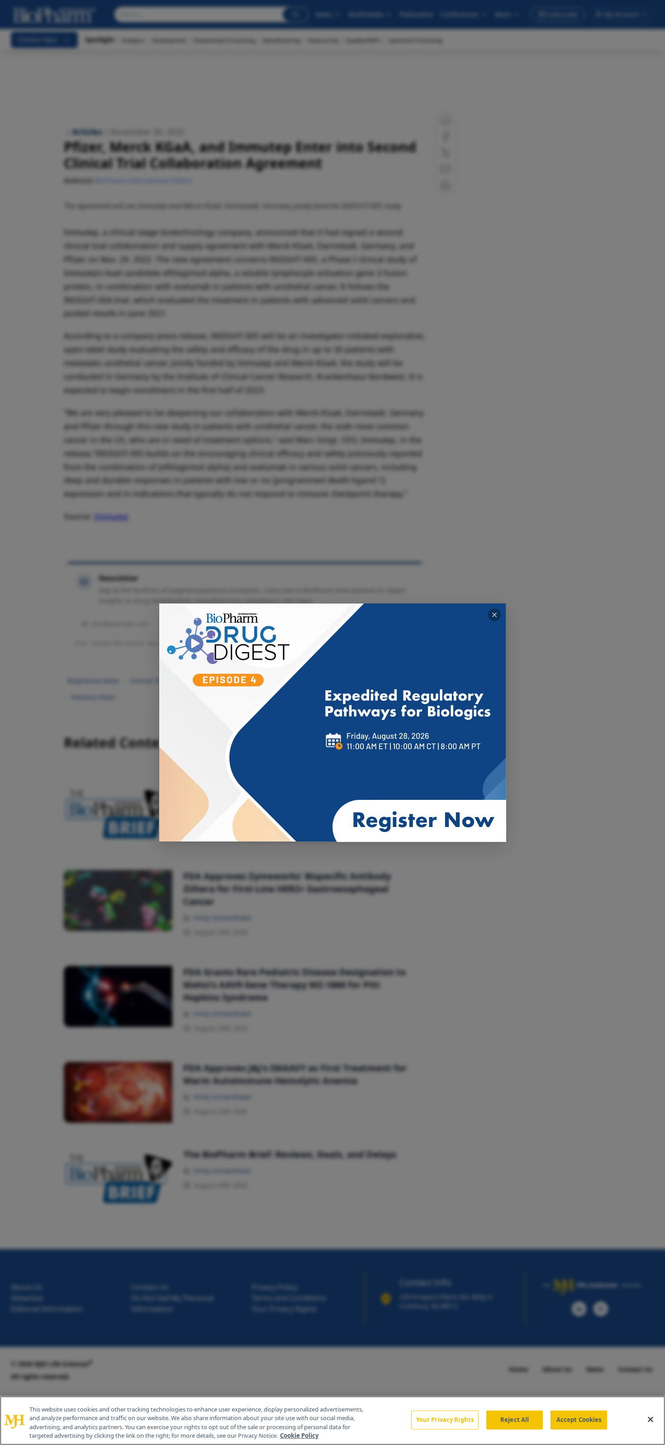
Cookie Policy (299, 1435)
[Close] (650, 1419)
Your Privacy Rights (445, 1420)
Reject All (514, 1420)
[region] (332, 1420)
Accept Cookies (579, 1420)
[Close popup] (494, 614)
